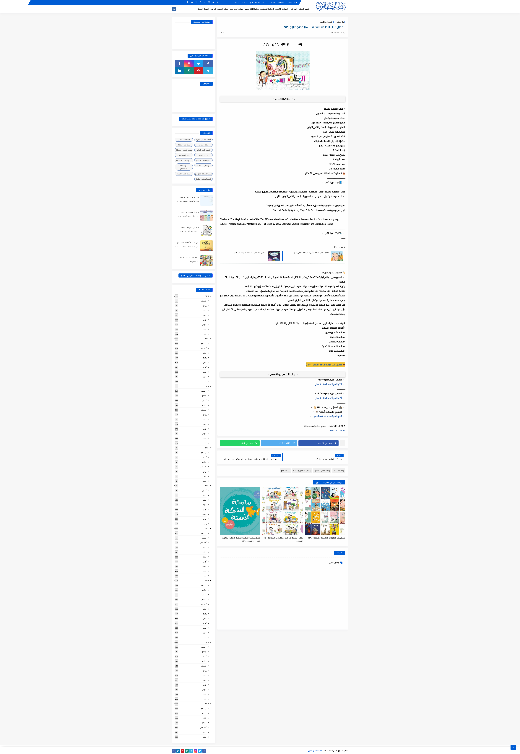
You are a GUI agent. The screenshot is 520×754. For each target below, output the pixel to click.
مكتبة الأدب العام (236, 9)
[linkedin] (192, 2)
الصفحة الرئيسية (293, 2)
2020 (207, 580)
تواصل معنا (244, 2)
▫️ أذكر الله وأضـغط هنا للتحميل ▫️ (328, 384)
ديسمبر (204, 343)
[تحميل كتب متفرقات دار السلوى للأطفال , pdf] (325, 511)
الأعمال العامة (203, 9)
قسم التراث (203, 155)
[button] (318, 443)
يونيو (205, 310)
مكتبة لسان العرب (337, 430)
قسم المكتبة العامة (203, 179)
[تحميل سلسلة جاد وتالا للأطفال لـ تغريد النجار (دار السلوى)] (282, 511)
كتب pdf (284, 470)
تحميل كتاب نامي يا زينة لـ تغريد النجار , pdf (250, 252)
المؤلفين (293, 9)
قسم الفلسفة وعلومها (203, 173)
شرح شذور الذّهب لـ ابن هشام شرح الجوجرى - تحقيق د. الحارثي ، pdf (187, 246)
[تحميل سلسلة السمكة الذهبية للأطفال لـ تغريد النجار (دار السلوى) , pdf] (240, 511)
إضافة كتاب (235, 2)
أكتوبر (204, 400)
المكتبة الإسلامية (267, 9)
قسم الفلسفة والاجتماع (183, 167)
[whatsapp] (196, 2)
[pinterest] (200, 2)
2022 (207, 485)
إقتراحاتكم (253, 2)
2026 (207, 296)
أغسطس (203, 300)
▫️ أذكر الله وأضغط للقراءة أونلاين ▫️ (327, 416)
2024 (207, 386)
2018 (207, 703)
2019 (207, 642)
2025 (207, 338)
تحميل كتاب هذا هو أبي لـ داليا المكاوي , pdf (311, 252)
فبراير (205, 329)
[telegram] (205, 2)
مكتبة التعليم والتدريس (219, 9)
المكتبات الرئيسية (281, 9)
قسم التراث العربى (184, 155)
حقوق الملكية (271, 2)
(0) (221, 32)
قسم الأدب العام (203, 150)
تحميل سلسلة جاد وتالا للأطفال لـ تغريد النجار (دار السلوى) (283, 539)
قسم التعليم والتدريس (184, 160)
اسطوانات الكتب (184, 139)
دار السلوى (340, 22)
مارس (204, 324)
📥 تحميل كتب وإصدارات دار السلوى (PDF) (325, 364)
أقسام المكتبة (303, 9)
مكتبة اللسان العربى (315, 750)
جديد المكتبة (282, 2)
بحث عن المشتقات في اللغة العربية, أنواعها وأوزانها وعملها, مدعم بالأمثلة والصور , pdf (187, 201)
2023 (207, 447)
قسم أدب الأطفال (325, 22)
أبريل (205, 319)
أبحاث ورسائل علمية (203, 139)
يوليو (205, 305)
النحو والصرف (203, 144)
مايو (205, 315)
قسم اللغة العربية (184, 173)
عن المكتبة (261, 2)
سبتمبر (204, 405)
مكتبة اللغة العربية (252, 9)
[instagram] (209, 2)
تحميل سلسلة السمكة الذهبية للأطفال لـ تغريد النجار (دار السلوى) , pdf (241, 539)
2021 (207, 528)
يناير (205, 334)
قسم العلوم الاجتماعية (203, 165)
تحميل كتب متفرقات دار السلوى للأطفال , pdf (326, 537)
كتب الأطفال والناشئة (301, 470)
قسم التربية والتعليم (203, 160)
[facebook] (218, 2)
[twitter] (213, 2)
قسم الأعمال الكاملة (184, 150)
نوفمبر (204, 395)
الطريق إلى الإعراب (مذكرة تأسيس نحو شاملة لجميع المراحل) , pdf (189, 231)
